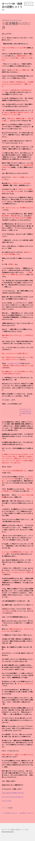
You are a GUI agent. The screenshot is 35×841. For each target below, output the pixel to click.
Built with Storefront (8, 831)
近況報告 (10, 807)
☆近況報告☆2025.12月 (10, 813)
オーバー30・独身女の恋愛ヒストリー (12, 7)
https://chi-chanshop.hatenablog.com (12, 797)
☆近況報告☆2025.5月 (13, 363)
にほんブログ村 (6, 801)
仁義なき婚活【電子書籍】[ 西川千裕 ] (13, 793)
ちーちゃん (19, 20)
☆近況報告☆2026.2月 (25, 813)
